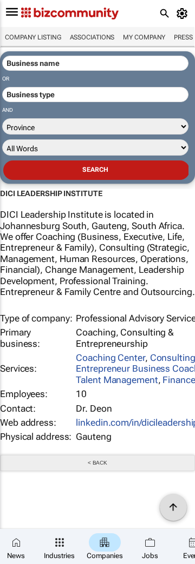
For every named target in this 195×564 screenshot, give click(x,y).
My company (144, 37)
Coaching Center (110, 357)
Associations (92, 37)
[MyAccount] (184, 13)
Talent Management (117, 379)
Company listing (33, 37)
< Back (97, 463)
